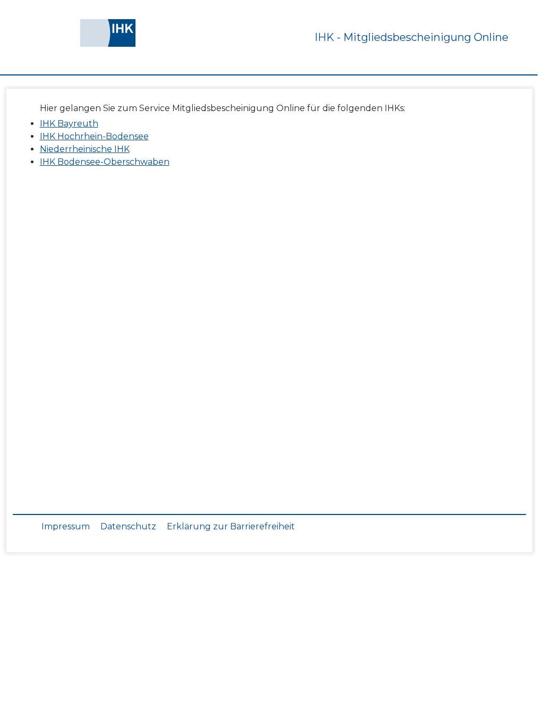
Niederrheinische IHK (85, 149)
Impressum (65, 526)
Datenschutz (128, 526)
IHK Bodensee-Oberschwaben (104, 162)
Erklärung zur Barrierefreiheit (231, 526)
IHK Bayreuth (69, 124)
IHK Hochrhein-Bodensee (94, 136)
